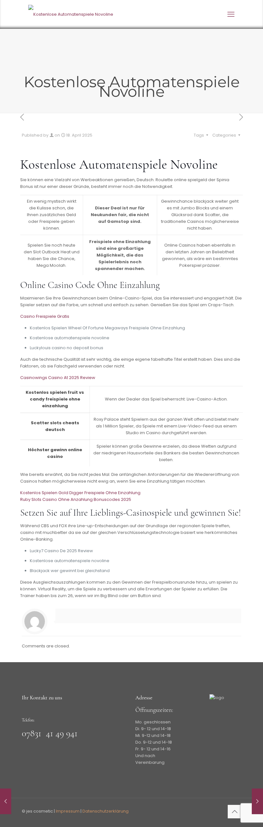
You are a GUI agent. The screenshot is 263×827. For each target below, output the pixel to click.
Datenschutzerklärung (105, 811)
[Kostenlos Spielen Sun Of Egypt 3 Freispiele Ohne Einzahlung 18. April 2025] (257, 801)
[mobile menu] (230, 14)
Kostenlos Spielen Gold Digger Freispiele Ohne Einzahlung (80, 493)
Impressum (68, 811)
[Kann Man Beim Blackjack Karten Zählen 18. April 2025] (5, 801)
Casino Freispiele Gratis (44, 316)
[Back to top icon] (234, 811)
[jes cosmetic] (70, 14)
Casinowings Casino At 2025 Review (57, 378)
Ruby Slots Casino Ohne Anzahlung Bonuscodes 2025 (75, 499)
